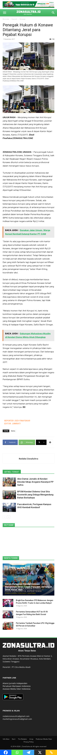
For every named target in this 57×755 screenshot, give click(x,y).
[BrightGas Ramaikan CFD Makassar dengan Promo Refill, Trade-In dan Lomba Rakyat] (8, 603)
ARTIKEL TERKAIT (11, 472)
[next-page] (8, 517)
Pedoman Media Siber (44, 739)
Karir (14, 739)
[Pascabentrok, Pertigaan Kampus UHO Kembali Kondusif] (9, 507)
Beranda (6, 19)
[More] (50, 442)
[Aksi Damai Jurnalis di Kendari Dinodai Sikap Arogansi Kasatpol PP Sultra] (9, 481)
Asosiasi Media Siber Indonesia (16, 689)
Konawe (22, 19)
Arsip (31, 739)
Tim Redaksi (22, 739)
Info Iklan (6, 739)
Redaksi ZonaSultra (28, 458)
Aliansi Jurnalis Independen (15, 683)
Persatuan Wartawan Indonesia (16, 686)
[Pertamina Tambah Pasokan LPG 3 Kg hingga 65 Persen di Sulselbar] (8, 626)
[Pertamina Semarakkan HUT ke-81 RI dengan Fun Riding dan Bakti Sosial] (8, 614)
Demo (13, 431)
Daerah (14, 19)
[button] (4, 12)
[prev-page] (4, 517)
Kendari (47, 658)
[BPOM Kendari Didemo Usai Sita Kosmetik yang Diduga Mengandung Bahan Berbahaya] (9, 494)
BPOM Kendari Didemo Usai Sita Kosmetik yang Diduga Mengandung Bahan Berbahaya (35, 494)
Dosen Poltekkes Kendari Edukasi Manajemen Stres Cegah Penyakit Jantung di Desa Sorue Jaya (28, 587)
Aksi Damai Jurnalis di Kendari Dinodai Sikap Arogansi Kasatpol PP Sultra (35, 481)
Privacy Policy (29, 742)
